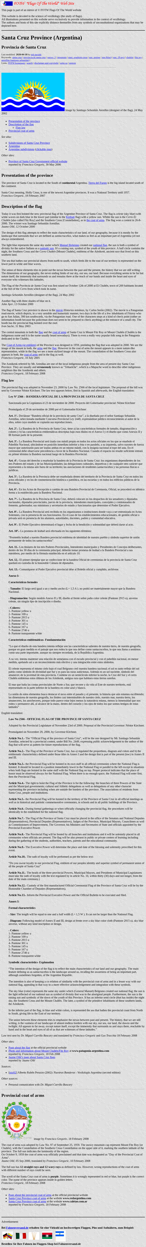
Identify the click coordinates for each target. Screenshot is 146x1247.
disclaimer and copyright (46, 63)
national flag (100, 245)
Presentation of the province (24, 121)
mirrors (72, 63)
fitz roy (138, 57)
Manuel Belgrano (69, 245)
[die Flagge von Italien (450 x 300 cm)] (21, 1234)
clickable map (43, 149)
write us (63, 63)
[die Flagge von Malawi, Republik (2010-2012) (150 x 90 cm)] (47, 1234)
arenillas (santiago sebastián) (15, 60)
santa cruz (17, 57)
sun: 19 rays (119, 57)
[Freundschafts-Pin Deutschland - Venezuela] (7, 1234)
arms (40, 348)
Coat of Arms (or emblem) (21, 345)
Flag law (20, 127)
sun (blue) (106, 57)
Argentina (14, 146)
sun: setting (94, 57)
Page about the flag (19, 1047)
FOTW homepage (16, 63)
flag (41, 332)
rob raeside (36, 54)
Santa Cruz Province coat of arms (27, 1198)
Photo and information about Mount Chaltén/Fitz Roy (39, 1050)
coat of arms (59, 332)
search (30, 63)
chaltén (129, 57)
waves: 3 (51, 57)
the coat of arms (95, 220)
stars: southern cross (77, 57)
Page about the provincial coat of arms (30, 1195)
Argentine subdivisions (21, 149)
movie (59, 310)
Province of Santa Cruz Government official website (38, 161)
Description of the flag (21, 124)
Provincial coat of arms (21, 130)
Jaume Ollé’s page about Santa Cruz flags (32, 1057)
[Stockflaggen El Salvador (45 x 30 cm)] (60, 1234)
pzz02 (12, 1072)
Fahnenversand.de (17, 1227)
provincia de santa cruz (35, 57)
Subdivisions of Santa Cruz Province (29, 142)
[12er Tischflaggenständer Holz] (34, 1234)
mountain (62, 57)
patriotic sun (47, 248)
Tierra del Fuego (97, 182)
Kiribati (70, 217)
